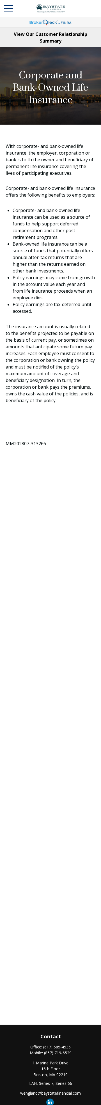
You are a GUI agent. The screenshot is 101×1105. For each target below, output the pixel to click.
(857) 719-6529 (58, 1052)
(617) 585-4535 (57, 1047)
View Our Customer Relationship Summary (50, 37)
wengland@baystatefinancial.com (50, 1093)
